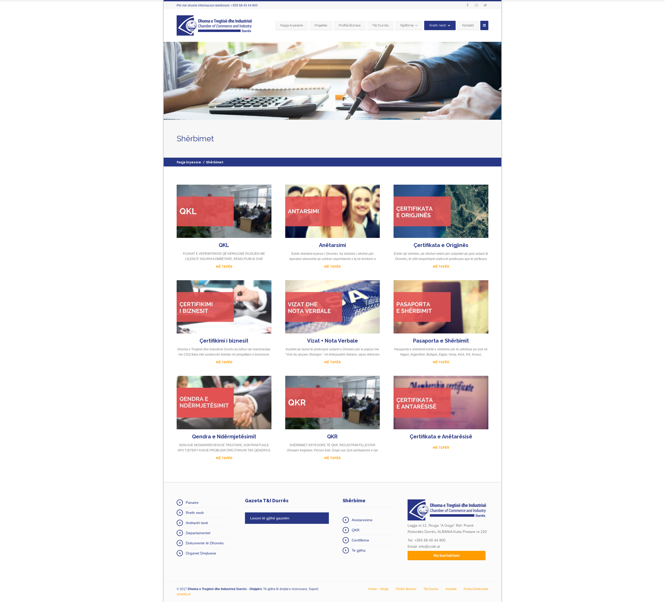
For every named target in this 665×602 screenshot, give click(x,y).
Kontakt (468, 25)
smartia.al (183, 594)
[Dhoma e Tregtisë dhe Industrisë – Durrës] (215, 25)
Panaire (192, 502)
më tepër (441, 448)
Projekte (321, 25)
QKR (356, 530)
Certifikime (360, 540)
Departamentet (198, 533)
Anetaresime (362, 520)
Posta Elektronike (476, 589)
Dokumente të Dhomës (205, 543)
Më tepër (224, 267)
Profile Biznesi (350, 25)
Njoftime (407, 25)
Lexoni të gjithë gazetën (269, 518)
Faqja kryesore (291, 25)
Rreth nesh (437, 25)
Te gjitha (358, 550)
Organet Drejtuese (201, 553)
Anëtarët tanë (197, 523)
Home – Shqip (378, 589)
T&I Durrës (380, 25)
